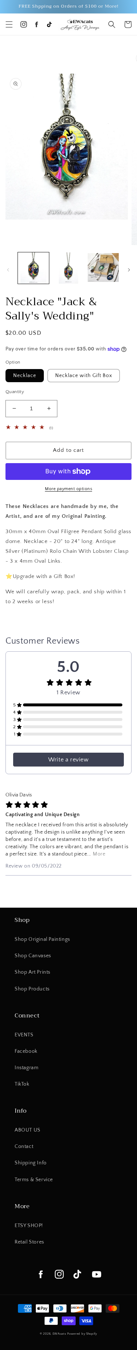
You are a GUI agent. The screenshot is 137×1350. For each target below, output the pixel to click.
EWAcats (59, 1333)
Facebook (26, 1051)
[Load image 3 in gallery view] (103, 267)
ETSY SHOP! (29, 1226)
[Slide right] (129, 270)
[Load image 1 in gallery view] (33, 267)
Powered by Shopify (82, 1333)
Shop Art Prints (32, 972)
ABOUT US (28, 1130)
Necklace (24, 376)
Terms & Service (34, 1180)
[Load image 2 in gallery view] (68, 267)
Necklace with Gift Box (83, 376)
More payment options (68, 488)
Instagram (26, 1068)
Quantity (14, 391)
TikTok (22, 1084)
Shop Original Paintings (42, 939)
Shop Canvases (33, 956)
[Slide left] (8, 270)
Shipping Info (31, 1163)
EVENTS (24, 1035)
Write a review (68, 759)
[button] (9, 24)
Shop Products (32, 989)
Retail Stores (29, 1242)
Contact (24, 1146)
